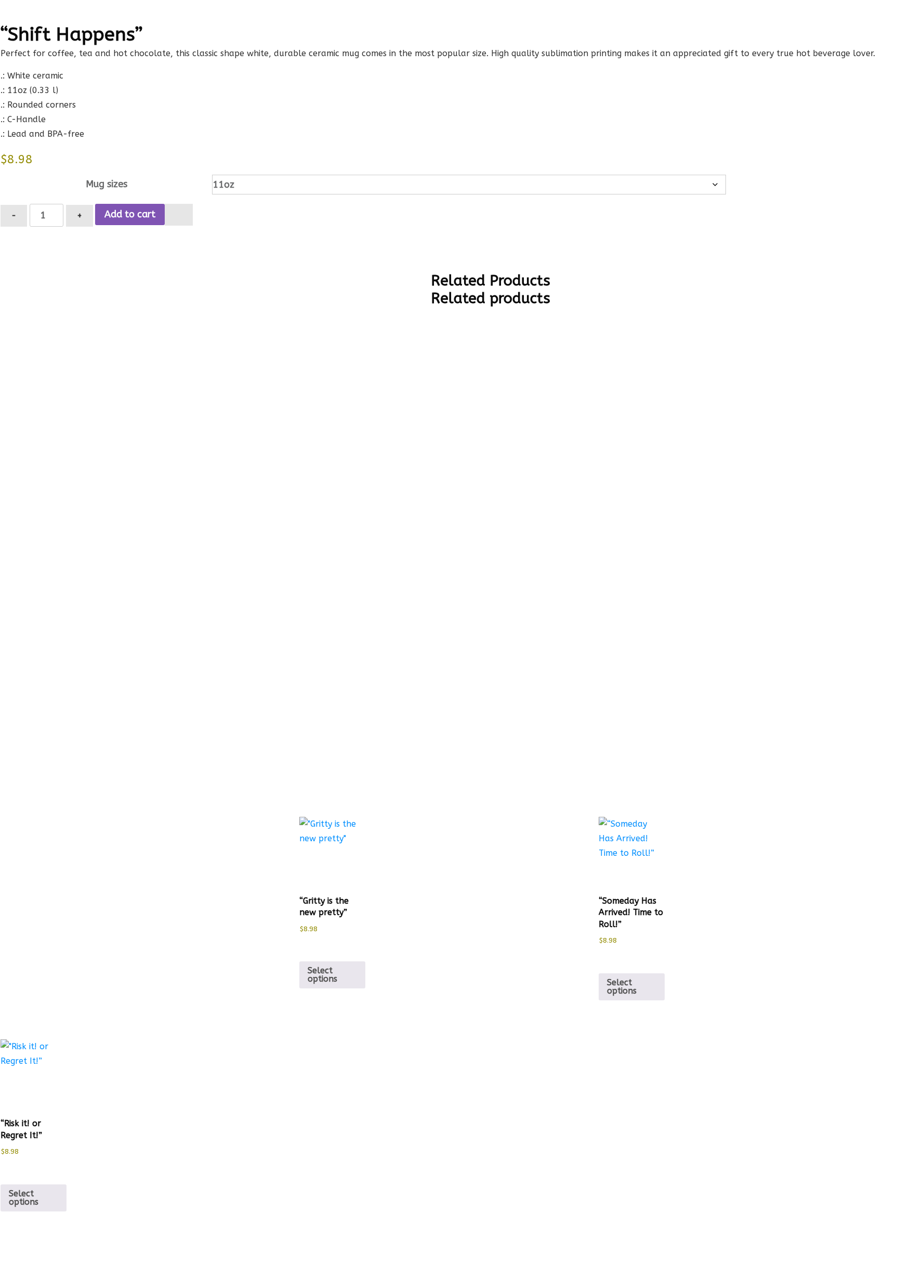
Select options (322, 975)
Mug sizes (106, 184)
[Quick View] (310, 945)
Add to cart (129, 214)
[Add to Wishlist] (179, 215)
